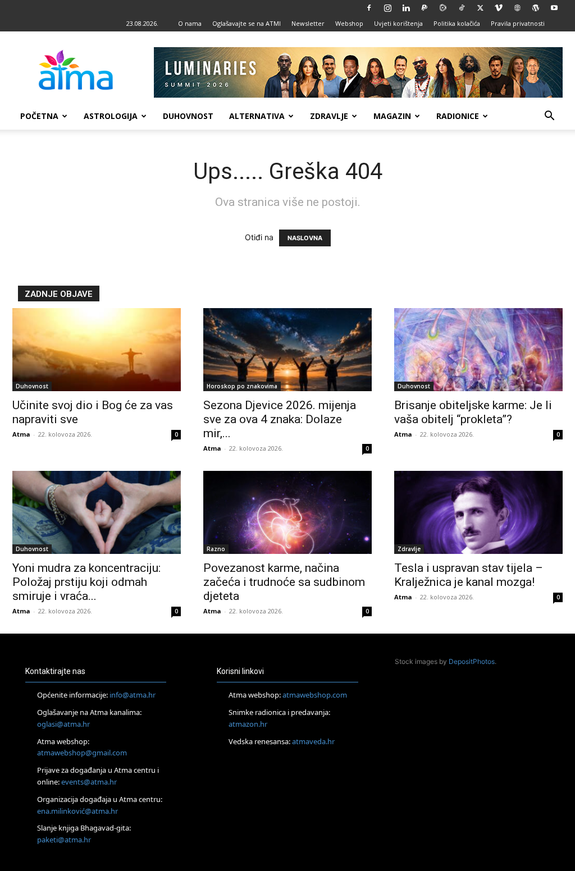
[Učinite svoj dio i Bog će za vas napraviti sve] (96, 349)
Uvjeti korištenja (398, 23)
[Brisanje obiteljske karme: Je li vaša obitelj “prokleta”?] (478, 349)
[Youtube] (554, 8)
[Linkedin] (406, 8)
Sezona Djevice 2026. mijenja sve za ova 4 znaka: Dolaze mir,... (279, 419)
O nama (190, 23)
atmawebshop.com (314, 695)
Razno (216, 549)
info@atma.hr (132, 695)
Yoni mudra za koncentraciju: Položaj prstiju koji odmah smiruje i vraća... (86, 582)
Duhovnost (188, 116)
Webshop (349, 23)
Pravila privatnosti (518, 23)
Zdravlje (329, 116)
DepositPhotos (472, 661)
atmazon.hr (248, 724)
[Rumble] (443, 8)
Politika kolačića (456, 23)
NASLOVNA (305, 238)
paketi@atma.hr (64, 840)
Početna (39, 116)
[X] (480, 8)
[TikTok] (461, 8)
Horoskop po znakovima (242, 386)
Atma (21, 434)
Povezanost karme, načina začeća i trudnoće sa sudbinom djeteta (284, 582)
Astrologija (111, 116)
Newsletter (308, 23)
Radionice (457, 116)
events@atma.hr (89, 782)
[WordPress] (535, 8)
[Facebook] (368, 8)
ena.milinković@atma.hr (77, 811)
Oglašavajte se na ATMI (246, 23)
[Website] (517, 8)
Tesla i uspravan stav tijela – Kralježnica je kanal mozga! (468, 575)
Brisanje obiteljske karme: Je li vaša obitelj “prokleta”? (473, 412)
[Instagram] (387, 8)
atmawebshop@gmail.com (82, 753)
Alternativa (257, 116)
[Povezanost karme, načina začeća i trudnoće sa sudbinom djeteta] (287, 512)
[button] (549, 117)
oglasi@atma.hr (63, 724)
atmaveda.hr (313, 741)
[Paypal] (424, 8)
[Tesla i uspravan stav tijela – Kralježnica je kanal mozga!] (478, 512)
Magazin (392, 116)
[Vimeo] (498, 8)
